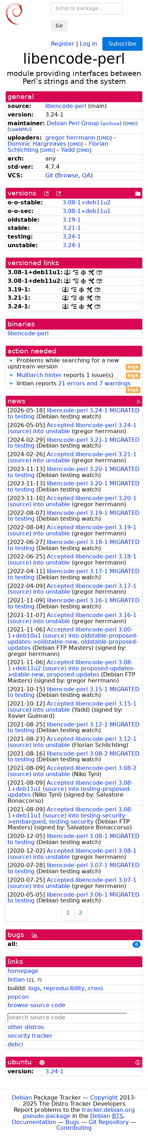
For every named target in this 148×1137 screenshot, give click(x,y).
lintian (16, 979)
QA (86, 175)
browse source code (36, 1005)
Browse (67, 175)
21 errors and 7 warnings (94, 383)
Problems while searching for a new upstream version (73, 364)
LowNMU (19, 129)
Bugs (72, 1122)
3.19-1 (72, 219)
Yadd (68, 149)
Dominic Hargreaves (37, 143)
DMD (130, 123)
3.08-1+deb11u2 (87, 202)
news (17, 401)
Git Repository (109, 1122)
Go (59, 25)
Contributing (74, 1127)
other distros (26, 1027)
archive (111, 123)
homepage (23, 971)
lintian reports (77, 384)
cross (95, 988)
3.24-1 (72, 236)
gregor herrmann (70, 137)
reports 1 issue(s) (78, 375)
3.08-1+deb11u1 (87, 211)
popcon (18, 996)
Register (62, 43)
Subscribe (122, 43)
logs (34, 988)
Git (49, 175)
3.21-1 (72, 228)
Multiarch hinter (39, 375)
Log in (88, 43)
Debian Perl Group (73, 123)
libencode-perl (65, 106)
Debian (22, 1097)
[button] (11, 360)
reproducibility (63, 988)
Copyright (104, 1097)
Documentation (34, 1122)
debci (15, 1044)
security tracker (30, 1035)
